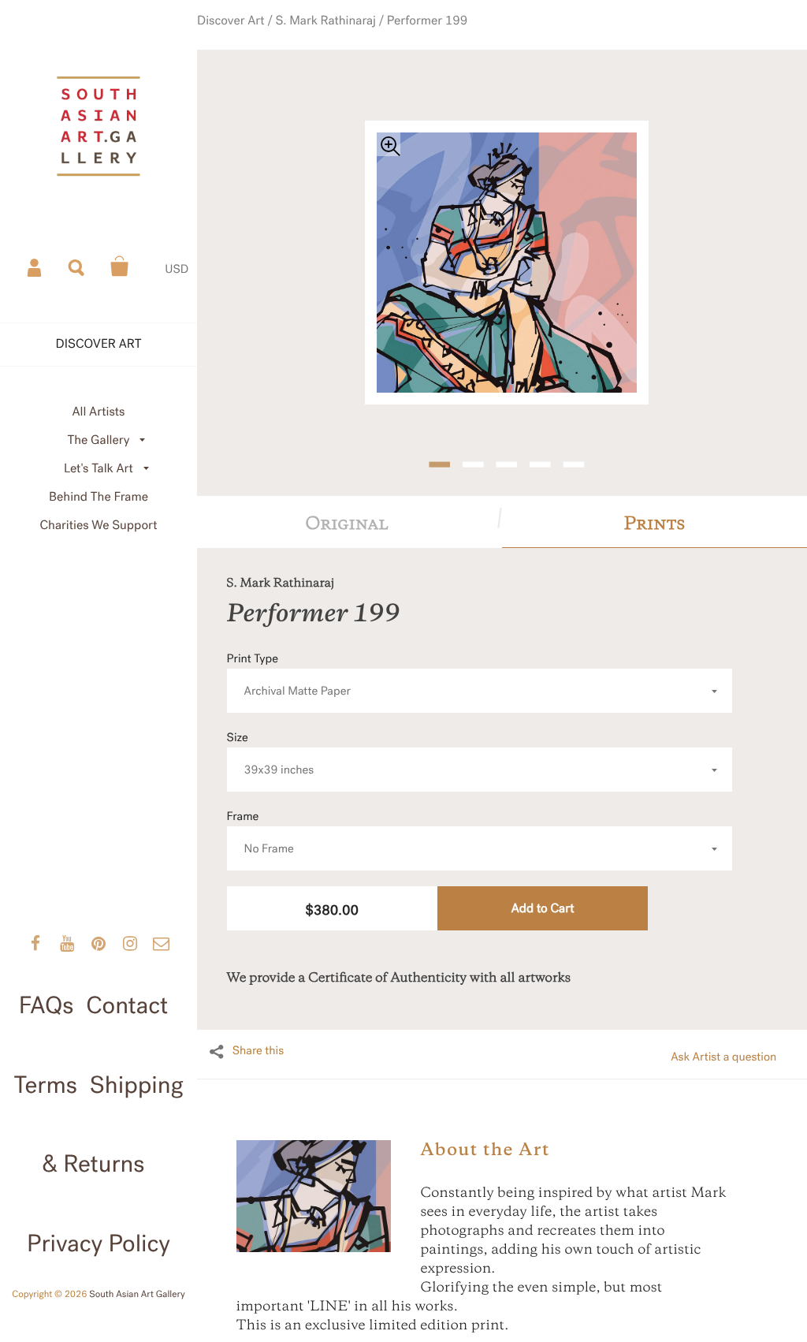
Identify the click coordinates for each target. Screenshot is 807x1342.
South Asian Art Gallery (137, 1294)
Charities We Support (99, 525)
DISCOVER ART (99, 344)
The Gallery (99, 440)
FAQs (46, 1006)
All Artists (98, 412)
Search (77, 266)
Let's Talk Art (98, 468)
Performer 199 (422, 34)
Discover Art (255, 34)
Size (270, 732)
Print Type (289, 653)
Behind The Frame (98, 497)
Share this (258, 1029)
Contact (127, 1006)
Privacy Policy (98, 1244)
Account (35, 266)
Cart (120, 266)
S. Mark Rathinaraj (335, 34)
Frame (260, 811)
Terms (44, 1086)
